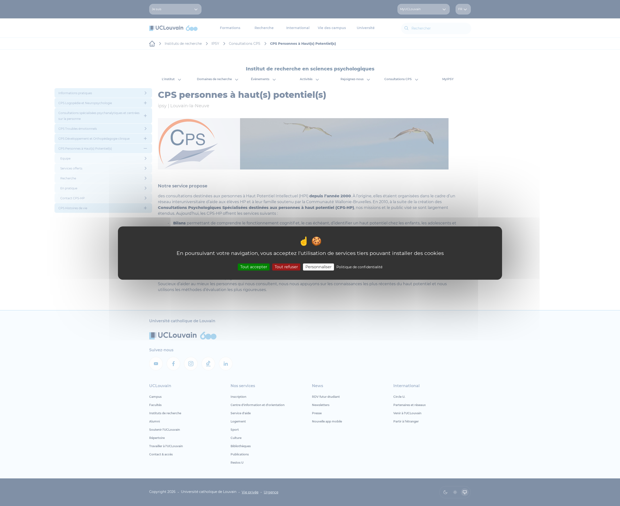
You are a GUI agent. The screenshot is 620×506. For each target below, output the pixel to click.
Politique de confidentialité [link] (359, 267)
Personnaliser (318, 267)
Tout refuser (286, 267)
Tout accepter (253, 267)
